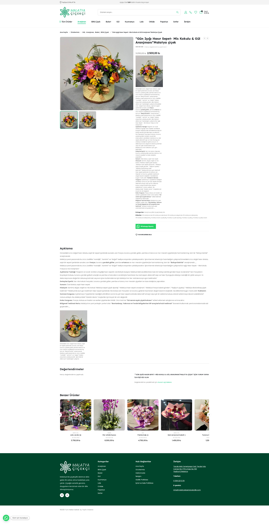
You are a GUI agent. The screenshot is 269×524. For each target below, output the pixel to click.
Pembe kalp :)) (143, 435)
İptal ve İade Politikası (144, 483)
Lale (141, 21)
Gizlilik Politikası (142, 479)
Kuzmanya (129, 21)
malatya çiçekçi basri (200, 218)
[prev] (204, 38)
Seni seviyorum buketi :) (176, 435)
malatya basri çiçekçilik (158, 218)
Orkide (152, 21)
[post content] (75, 415)
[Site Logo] (72, 12)
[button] (63, 73)
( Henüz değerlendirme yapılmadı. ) (155, 47)
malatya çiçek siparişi (174, 218)
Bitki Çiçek (95, 21)
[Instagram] (67, 495)
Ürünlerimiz (140, 469)
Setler (175, 21)
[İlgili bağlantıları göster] (154, 208)
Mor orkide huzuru (109, 435)
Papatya (164, 21)
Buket (108, 21)
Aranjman (82, 21)
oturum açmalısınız (165, 382)
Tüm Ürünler (67, 21)
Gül (117, 21)
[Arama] (177, 12)
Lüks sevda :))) (75, 435)
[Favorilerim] (195, 12)
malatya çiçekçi (187, 218)
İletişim (187, 21)
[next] (207, 38)
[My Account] (185, 12)
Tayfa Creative (87, 510)
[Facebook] (62, 495)
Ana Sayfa (140, 466)
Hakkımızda (140, 473)
